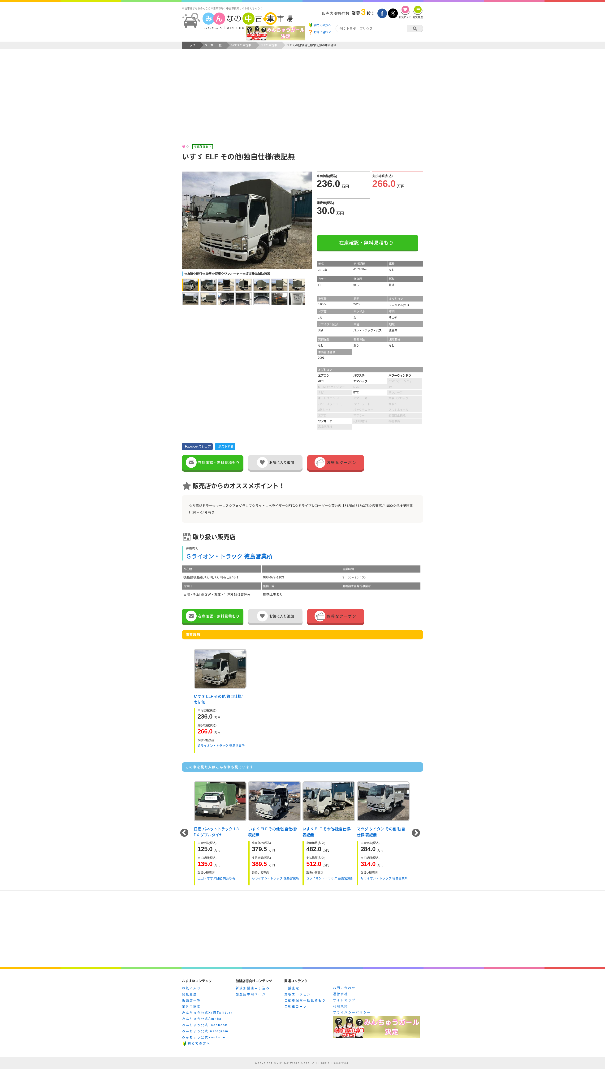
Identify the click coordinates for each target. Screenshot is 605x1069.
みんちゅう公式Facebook (205, 1025)
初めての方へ (199, 1043)
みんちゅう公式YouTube (203, 1037)
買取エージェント (299, 994)
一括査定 (291, 988)
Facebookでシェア (198, 446)
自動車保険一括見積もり (305, 1000)
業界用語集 (191, 1006)
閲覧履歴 (189, 994)
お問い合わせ (344, 988)
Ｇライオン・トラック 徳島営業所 (229, 556)
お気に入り (191, 988)
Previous (184, 833)
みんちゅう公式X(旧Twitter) (207, 1012)
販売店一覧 (191, 1000)
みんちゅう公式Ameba (202, 1019)
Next (416, 833)
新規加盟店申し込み (253, 988)
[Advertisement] (302, 101)
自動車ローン (295, 1006)
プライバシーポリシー (352, 1012)
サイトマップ (344, 1000)
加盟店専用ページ (251, 994)
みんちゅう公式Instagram (205, 1031)
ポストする (225, 446)
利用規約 (340, 1006)
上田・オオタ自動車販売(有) (217, 878)
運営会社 (340, 994)
